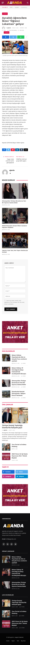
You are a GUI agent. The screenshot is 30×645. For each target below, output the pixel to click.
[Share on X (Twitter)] (13, 37)
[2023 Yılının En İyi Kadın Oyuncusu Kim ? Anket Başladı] (6, 456)
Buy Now (23, 641)
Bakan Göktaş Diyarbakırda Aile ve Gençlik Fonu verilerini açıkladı (19, 358)
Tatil (18, 641)
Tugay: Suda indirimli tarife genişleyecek (10, 160)
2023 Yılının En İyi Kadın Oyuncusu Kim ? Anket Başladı (20, 456)
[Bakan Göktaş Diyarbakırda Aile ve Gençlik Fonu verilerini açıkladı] (6, 357)
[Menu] (3, 3)
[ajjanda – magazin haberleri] (15, 2)
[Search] (27, 3)
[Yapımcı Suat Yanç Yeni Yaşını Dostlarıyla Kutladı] (15, 240)
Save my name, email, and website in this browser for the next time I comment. (14, 302)
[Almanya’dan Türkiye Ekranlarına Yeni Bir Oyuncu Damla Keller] (15, 191)
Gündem (5, 13)
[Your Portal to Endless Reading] (6, 447)
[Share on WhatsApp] (20, 37)
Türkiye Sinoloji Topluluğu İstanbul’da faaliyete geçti (12, 426)
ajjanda (9, 27)
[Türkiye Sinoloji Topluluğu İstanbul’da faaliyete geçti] (15, 415)
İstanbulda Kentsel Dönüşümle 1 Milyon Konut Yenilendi (19, 393)
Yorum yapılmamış (12, 30)
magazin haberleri (18, 637)
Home (7, 641)
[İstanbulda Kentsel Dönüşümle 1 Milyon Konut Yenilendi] (6, 394)
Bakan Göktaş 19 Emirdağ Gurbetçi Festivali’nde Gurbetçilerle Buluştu (19, 371)
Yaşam (13, 641)
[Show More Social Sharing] (26, 37)
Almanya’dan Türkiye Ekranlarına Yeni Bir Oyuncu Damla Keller (14, 201)
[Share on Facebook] (5, 37)
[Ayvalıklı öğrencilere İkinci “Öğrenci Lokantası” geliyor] (15, 47)
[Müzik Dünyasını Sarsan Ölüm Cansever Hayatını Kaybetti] (15, 215)
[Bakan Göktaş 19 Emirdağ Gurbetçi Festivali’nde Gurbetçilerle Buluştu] (6, 370)
